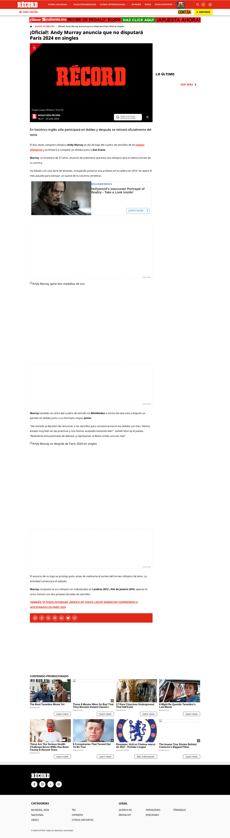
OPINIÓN (77, 815)
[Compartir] (147, 117)
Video (148, 4)
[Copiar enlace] (74, 618)
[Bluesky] (68, 618)
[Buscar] (197, 4)
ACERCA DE (125, 810)
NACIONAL (37, 815)
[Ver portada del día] (181, 4)
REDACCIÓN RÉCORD (49, 115)
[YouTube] (59, 784)
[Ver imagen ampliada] (91, 75)
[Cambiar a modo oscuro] (203, 4)
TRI (74, 810)
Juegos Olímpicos (45, 26)
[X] (48, 618)
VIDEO (35, 820)
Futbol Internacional (112, 4)
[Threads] (55, 618)
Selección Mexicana (85, 4)
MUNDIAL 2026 (40, 810)
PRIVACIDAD (153, 810)
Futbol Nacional (57, 4)
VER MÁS (187, 84)
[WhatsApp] (35, 618)
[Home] (31, 26)
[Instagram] (42, 784)
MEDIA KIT (125, 815)
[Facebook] (42, 618)
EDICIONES (152, 815)
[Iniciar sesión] (210, 4)
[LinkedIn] (61, 618)
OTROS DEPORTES (83, 820)
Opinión (136, 4)
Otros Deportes (163, 4)
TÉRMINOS (179, 810)
